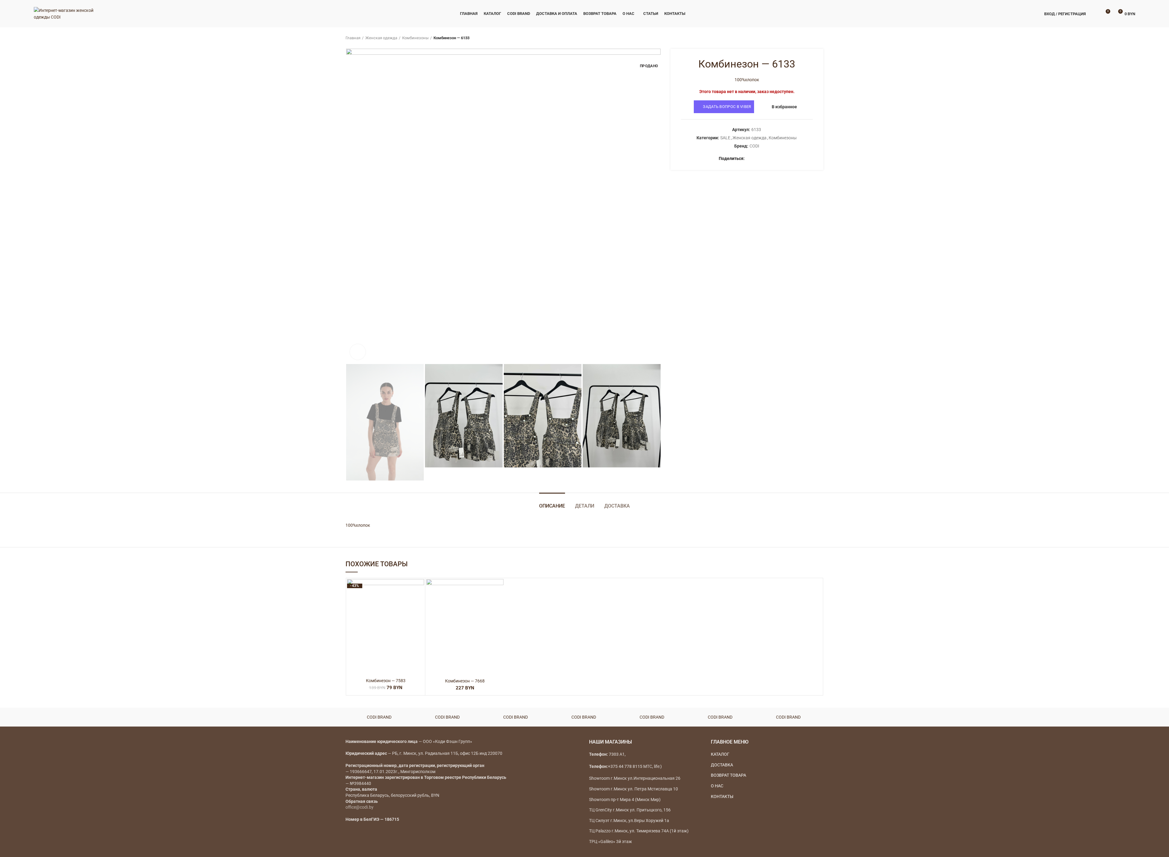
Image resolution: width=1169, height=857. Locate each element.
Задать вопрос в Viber (727, 106)
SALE (725, 137)
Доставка (617, 506)
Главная (353, 38)
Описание (552, 506)
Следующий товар (820, 38)
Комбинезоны (415, 38)
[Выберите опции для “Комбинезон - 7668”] (499, 602)
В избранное (784, 107)
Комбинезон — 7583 (385, 680)
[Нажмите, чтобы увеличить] (357, 351)
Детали (584, 506)
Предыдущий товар (808, 38)
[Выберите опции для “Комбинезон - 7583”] (419, 602)
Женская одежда (381, 38)
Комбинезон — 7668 (465, 680)
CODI (754, 146)
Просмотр (419, 616)
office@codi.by (360, 807)
